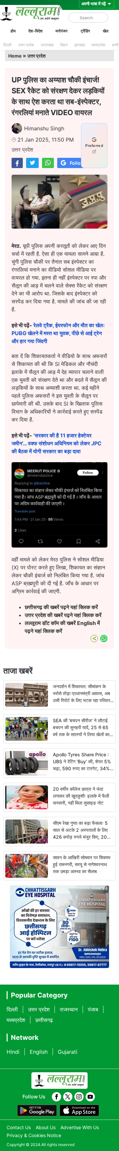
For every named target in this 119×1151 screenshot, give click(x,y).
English (39, 1051)
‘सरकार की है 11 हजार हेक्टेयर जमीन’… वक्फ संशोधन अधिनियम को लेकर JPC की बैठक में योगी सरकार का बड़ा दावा (56, 443)
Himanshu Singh (44, 128)
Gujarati (67, 1051)
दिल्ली (7, 44)
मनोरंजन (61, 30)
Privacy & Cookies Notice (34, 1135)
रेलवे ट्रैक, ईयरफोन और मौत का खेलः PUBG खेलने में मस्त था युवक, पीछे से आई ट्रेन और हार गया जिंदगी (58, 333)
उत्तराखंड (47, 44)
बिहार (64, 44)
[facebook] (56, 1096)
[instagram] (79, 1096)
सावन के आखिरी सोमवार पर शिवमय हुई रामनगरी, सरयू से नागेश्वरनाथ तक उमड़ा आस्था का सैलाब (81, 864)
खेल (105, 30)
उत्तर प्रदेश (26, 44)
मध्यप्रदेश (98, 44)
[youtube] (90, 1096)
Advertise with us (79, 1127)
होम (13, 30)
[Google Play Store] (37, 1111)
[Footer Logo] (59, 1080)
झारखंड (79, 44)
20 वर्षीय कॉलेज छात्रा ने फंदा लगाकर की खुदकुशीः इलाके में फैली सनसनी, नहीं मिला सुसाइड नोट (81, 796)
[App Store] (79, 1111)
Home (14, 56)
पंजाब (93, 1009)
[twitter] (67, 1096)
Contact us (19, 1127)
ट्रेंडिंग (85, 30)
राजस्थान (69, 1009)
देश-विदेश (35, 30)
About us (46, 1127)
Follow (77, 163)
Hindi (13, 1051)
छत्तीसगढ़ (44, 1020)
